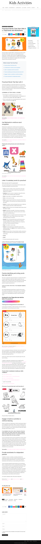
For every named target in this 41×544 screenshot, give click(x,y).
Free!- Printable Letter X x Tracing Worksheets (11, 376)
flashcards (9, 479)
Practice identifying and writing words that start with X (14, 71)
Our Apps (33, 7)
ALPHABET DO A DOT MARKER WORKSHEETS (11, 379)
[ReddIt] (21, 34)
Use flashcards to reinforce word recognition (12, 67)
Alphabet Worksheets (8, 10)
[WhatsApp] (16, 34)
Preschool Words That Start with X (10, 65)
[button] (38, 7)
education (6, 499)
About (28, 541)
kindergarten (20, 499)
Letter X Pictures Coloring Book (8, 383)
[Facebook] (9, 34)
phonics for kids (10, 500)
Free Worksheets (11, 7)
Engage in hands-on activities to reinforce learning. (13, 74)
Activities (28, 7)
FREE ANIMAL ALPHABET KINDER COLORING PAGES (16, 449)
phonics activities (4, 500)
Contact (31, 541)
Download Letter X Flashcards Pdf (11, 301)
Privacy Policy (35, 541)
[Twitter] (11, 34)
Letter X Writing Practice (7, 374)
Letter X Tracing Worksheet (8, 378)
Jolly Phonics (24, 7)
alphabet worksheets (16, 479)
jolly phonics (16, 499)
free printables (11, 499)
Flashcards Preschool (10, 26)
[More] (25, 34)
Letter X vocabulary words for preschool (11, 69)
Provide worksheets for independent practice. (12, 76)
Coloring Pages (18, 7)
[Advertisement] (20, 18)
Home (3, 7)
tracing (15, 500)
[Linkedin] (19, 34)
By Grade (6, 7)
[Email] (23, 34)
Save (14, 34)
